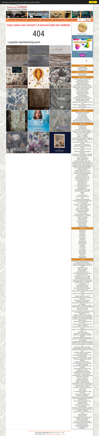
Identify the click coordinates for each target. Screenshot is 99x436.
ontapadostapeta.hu (82, 242)
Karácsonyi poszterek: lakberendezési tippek (82, 280)
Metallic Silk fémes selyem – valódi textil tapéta (82, 383)
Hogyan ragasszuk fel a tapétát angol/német (82, 200)
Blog (83, 259)
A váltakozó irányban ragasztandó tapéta (82, 79)
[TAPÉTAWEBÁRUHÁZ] (16, 12)
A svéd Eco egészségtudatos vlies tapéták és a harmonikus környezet (82, 399)
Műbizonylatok (83, 110)
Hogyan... (83, 65)
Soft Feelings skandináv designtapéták (82, 167)
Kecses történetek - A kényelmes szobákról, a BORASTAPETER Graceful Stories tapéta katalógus (82, 306)
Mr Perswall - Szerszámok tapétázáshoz (82, 132)
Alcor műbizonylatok (82, 115)
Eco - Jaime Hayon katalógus (82, 202)
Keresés (87, 19)
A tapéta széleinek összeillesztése (82, 214)
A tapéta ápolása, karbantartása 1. (82, 425)
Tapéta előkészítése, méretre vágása (82, 189)
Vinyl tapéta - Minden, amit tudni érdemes (82, 352)
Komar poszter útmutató (82, 91)
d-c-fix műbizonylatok (82, 116)
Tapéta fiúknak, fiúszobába (82, 286)
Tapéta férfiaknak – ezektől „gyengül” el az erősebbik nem (82, 322)
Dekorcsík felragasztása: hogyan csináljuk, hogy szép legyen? (82, 298)
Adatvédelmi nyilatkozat (57, 431)
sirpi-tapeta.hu (82, 248)
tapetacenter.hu (82, 230)
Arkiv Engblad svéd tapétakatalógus (82, 144)
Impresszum (33, 431)
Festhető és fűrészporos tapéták (82, 88)
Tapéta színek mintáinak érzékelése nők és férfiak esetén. (82, 350)
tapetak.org (82, 254)
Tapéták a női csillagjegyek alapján (82, 382)
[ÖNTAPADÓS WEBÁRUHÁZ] (60, 12)
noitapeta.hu (82, 245)
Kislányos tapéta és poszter (82, 308)
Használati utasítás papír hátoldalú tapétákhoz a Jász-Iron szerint (82, 105)
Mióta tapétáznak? (82, 406)
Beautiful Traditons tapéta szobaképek (82, 151)
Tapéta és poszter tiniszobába (82, 285)
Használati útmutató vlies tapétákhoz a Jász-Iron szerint (82, 103)
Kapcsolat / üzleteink (72, 19)
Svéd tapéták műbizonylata (82, 118)
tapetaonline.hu (82, 257)
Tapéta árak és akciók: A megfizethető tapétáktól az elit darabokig (82, 339)
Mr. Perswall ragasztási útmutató (82, 100)
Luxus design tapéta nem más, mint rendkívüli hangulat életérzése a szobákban (82, 385)
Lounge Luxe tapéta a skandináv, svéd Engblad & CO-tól (82, 294)
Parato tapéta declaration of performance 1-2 (82, 122)
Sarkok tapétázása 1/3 (82, 184)
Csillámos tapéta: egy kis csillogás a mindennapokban (82, 283)
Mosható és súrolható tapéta (82, 379)
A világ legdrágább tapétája (82, 426)
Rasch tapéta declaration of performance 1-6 (82, 120)
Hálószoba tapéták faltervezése (82, 361)
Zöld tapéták (82, 367)
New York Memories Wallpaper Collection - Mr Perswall (82, 143)
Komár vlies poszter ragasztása (82, 196)
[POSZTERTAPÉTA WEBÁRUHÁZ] (38, 12)
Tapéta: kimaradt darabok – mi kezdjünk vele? (82, 281)
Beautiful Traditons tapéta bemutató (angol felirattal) (82, 149)
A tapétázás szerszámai (82, 403)
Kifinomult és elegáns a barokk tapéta (82, 347)
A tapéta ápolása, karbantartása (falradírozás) (82, 422)
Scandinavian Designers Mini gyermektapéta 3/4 (82, 165)
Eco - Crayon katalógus (82, 207)
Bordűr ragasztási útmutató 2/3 (82, 178)
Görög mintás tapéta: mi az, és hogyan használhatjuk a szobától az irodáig (82, 276)
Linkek (83, 228)
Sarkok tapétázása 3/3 (82, 181)
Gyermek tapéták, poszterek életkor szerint (82, 365)
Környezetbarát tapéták (82, 424)
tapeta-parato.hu (82, 235)
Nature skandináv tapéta (82, 159)
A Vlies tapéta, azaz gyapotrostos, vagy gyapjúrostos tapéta (82, 401)
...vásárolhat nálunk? (82, 70)
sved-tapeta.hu (82, 234)
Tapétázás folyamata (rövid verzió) (82, 172)
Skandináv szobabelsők (82, 169)
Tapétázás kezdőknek (82, 332)
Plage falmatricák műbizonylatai (82, 112)
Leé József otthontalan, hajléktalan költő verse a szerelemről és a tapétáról (82, 409)
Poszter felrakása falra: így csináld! (82, 278)
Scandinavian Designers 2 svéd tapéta (82, 161)
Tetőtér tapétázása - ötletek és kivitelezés (82, 372)
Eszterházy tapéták (82, 415)
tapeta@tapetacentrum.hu (50, 434)
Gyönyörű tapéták (82, 270)
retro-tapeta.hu (82, 249)
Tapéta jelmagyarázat (82, 95)
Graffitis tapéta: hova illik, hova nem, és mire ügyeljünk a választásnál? (82, 274)
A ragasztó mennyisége (82, 217)
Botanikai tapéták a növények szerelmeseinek (82, 348)
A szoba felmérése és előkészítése (82, 191)
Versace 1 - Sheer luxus (82, 378)
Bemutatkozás (82, 428)
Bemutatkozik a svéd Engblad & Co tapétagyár (82, 155)
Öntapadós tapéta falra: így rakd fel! (82, 296)
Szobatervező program (82, 74)
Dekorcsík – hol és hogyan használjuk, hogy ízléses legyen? (82, 330)
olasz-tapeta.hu (82, 237)
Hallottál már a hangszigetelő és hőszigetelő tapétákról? (82, 335)
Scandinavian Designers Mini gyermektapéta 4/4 (82, 166)
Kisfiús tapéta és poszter (82, 309)
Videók (83, 124)
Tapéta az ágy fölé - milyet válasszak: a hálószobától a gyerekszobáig (82, 301)
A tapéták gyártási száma (82, 80)
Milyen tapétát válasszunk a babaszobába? (82, 337)
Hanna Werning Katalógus (82, 226)
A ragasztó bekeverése (82, 218)
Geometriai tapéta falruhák (82, 353)
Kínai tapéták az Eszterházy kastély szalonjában (82, 407)
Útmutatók (83, 77)
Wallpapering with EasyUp (82, 83)
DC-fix (82, 193)
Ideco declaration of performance (82, 119)
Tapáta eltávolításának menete (82, 176)
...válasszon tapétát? (82, 67)
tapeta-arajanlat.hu (82, 256)
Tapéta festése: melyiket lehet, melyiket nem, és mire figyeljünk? (82, 303)
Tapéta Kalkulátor (82, 75)
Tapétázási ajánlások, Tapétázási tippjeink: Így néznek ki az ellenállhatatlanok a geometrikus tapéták (82, 265)
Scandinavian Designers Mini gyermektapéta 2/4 (82, 163)
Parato (82, 197)
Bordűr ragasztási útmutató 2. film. (82, 177)
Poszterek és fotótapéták (82, 364)
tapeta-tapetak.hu (82, 244)
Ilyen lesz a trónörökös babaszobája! (82, 421)
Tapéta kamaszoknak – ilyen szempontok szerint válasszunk (82, 327)
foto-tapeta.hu (82, 246)
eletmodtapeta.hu (82, 253)
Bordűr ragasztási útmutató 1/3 (82, 180)
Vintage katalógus (82, 127)
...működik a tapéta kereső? (82, 68)
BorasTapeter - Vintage (82, 140)
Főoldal (11, 19)
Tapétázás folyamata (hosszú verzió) (82, 170)
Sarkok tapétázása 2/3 (82, 182)
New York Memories (82, 223)
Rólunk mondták (82, 390)
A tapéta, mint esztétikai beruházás (82, 374)
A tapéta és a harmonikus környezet (82, 405)
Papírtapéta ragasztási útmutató (82, 99)
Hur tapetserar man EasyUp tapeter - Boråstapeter (82, 139)
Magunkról (47, 431)
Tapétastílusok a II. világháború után (82, 394)
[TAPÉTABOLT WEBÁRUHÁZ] (82, 12)
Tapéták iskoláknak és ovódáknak (82, 371)
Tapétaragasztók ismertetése (82, 92)
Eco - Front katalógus (82, 203)
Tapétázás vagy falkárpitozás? (82, 418)
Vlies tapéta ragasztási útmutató (82, 84)
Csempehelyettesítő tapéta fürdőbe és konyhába (82, 341)
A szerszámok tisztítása (82, 211)
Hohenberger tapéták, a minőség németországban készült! (82, 291)
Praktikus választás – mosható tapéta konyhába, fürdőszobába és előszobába (82, 376)
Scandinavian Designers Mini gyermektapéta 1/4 (82, 162)
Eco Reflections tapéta (82, 157)
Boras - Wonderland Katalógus (82, 208)
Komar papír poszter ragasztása (82, 210)
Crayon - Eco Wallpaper (82, 135)
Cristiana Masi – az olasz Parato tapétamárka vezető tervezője (82, 388)
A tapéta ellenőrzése (82, 219)
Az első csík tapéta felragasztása (82, 185)
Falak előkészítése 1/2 (82, 188)
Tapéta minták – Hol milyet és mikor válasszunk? (82, 357)
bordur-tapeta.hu (82, 252)
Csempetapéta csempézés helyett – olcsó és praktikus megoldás (82, 355)
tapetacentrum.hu (61, 434)
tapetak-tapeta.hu (82, 250)
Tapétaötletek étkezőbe (82, 268)
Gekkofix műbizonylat (82, 113)
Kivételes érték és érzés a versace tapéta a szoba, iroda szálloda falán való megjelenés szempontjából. (82, 312)
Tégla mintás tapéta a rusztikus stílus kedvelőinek (82, 343)
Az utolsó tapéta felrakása (82, 174)
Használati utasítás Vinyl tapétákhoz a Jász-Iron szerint (82, 108)
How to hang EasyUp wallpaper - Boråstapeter (82, 138)
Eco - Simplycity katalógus (82, 206)
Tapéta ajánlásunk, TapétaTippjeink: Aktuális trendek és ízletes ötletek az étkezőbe (82, 262)
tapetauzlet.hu (82, 233)
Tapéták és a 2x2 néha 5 (82, 370)
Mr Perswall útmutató (82, 195)
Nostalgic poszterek (82, 222)
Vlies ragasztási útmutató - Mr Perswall (82, 215)
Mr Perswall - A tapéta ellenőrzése (82, 129)
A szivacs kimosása (82, 213)
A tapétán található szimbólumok (82, 81)
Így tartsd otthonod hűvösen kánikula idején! (82, 417)
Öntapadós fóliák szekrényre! (82, 380)
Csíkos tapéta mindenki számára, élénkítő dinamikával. (82, 359)
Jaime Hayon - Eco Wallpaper (82, 134)
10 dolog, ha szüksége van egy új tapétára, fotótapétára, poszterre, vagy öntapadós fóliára (82, 315)
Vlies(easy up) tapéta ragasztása (82, 199)
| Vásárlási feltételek (66, 431)
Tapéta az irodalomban (82, 414)
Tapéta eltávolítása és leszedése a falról (82, 368)
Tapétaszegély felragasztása (82, 272)
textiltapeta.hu (82, 239)
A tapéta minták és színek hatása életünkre (82, 85)
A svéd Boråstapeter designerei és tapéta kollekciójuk (82, 392)
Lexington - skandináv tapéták (82, 158)
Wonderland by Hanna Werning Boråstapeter (82, 173)
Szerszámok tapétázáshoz (82, 221)
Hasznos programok (84, 72)
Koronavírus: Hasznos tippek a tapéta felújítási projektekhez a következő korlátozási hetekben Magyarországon (82, 319)
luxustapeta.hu (82, 238)
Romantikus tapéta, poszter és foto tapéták (82, 363)
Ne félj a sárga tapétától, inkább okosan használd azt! (82, 345)
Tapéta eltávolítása (82, 128)
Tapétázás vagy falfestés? (82, 420)
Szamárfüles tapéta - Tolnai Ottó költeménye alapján (82, 412)
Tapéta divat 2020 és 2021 (82, 289)
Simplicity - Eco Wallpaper (82, 136)
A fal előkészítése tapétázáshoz (82, 96)
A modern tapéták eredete (82, 395)
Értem (93, 2)
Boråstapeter (82, 152)
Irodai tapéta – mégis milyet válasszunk (82, 333)
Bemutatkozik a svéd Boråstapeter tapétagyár (82, 154)
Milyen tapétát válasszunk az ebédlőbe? (82, 288)
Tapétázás (82, 192)
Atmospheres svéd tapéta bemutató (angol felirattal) (82, 146)
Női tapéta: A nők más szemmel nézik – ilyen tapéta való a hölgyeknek (82, 325)
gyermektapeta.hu (82, 241)
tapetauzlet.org (82, 231)
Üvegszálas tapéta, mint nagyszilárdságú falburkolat (82, 397)
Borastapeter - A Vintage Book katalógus (82, 204)
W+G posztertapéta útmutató (82, 90)
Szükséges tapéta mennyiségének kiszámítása (82, 87)
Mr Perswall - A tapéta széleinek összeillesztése (82, 131)
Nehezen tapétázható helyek (82, 94)
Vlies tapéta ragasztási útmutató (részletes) (82, 98)
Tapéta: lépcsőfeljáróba (82, 269)
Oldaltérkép (40, 431)
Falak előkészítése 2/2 (82, 125)
